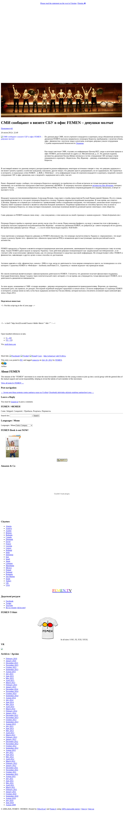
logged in (14, 402)
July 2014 (9, 700)
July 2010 (9, 800)
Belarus (9, 533)
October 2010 (11, 794)
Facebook (9, 601)
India (8, 552)
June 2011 (10, 781)
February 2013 (11, 737)
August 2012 (11, 750)
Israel (8, 559)
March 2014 (10, 709)
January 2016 (11, 661)
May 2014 (10, 704)
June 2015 (10, 676)
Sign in (84, 809)
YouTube (9, 605)
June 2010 (10, 803)
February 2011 (11, 790)
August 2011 (11, 776)
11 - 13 (9, 340)
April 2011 (10, 785)
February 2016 (11, 659)
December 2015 (12, 663)
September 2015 (12, 669)
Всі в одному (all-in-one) (16, 608)
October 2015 (11, 667)
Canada (9, 537)
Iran (7, 557)
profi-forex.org (10, 344)
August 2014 (11, 698)
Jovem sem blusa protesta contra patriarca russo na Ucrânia (24, 392)
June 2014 (10, 702)
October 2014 (11, 693)
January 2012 (11, 765)
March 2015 (10, 683)
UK (7, 583)
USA (8, 585)
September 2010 (12, 796)
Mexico (9, 568)
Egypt (8, 542)
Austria (8, 531)
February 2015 (11, 685)
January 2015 (11, 687)
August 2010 (11, 798)
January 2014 (11, 713)
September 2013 (12, 722)
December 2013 (12, 715)
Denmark (9, 539)
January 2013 (11, 739)
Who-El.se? (41, 809)
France (8, 544)
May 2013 (10, 731)
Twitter (8, 603)
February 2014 (11, 711)
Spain (8, 579)
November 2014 (12, 691)
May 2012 (10, 757)
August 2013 (11, 724)
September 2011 (12, 774)
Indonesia (9, 555)
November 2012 (12, 744)
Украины (80, 143)
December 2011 (12, 768)
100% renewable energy (71, 809)
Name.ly (53, 809)
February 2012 (11, 763)
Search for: (5, 416)
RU (21, 360)
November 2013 (12, 717)
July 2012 (9, 752)
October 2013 (11, 720)
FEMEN (58, 360)
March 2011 (10, 787)
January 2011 (11, 792)
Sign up (91, 809)
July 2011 (9, 779)
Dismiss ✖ (82, 3)
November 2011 (12, 770)
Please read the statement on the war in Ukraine (58, 3)
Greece (8, 548)
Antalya (9, 528)
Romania (9, 574)
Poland (8, 570)
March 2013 (10, 735)
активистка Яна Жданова (102, 185)
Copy (40, 356)
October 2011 (11, 772)
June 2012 (10, 755)
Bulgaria (9, 535)
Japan (8, 561)
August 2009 (11, 805)
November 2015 (12, 665)
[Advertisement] (62, 819)
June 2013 (10, 728)
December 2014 (12, 689)
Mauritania (10, 566)
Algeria (9, 526)
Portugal (9, 572)
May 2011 (10, 783)
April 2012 (10, 759)
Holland (9, 550)
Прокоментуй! (7, 128)
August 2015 (11, 672)
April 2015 (10, 680)
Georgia (9, 546)
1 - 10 (8, 338)
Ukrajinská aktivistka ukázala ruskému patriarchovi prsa (71, 392)
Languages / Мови (8, 425)
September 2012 (12, 748)
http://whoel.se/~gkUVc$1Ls (55, 356)
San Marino (10, 576)
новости (35, 360)
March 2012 (10, 761)
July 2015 (9, 674)
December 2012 (12, 741)
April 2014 (10, 707)
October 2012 (11, 746)
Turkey (8, 581)
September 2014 (12, 696)
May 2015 (10, 678)
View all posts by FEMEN (12, 383)
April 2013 (10, 733)
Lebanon (9, 563)
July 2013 (9, 726)
